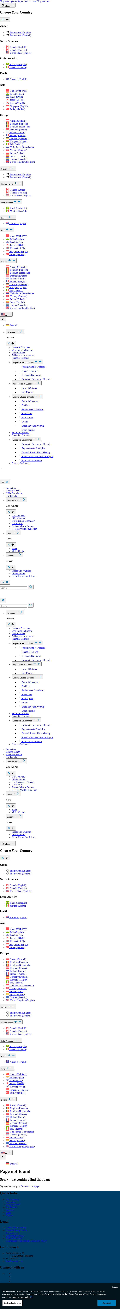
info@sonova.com (14, 1261)
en (6, 315)
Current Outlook (29, 388)
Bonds (24, 421)
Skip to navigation (8, 1)
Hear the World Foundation (24, 529)
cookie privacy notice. (21, 1297)
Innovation (11, 488)
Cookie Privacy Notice (16, 1230)
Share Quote (27, 417)
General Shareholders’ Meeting (35, 452)
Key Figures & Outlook (22, 384)
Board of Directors (20, 432)
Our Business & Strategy (23, 521)
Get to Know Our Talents (23, 576)
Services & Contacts (21, 463)
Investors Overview (21, 347)
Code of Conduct (14, 1238)
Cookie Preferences (15, 1235)
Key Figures (27, 392)
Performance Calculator (32, 409)
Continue (115, 1287)
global (8, 6)
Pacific (4, 218)
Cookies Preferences (12, 1303)
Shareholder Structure (31, 460)
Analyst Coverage (29, 401)
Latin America (7, 203)
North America (7, 184)
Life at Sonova (18, 518)
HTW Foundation (14, 493)
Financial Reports (29, 371)
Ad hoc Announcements (23, 355)
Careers (10, 556)
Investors (11, 332)
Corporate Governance (22, 440)
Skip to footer (43, 1)
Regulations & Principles (33, 448)
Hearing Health (13, 490)
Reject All (107, 1303)
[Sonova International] (13, 478)
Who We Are (12, 501)
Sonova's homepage (30, 1186)
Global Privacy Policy (16, 1227)
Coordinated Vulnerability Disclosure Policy (26, 1241)
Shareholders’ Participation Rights (37, 456)
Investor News (18, 352)
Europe (4, 261)
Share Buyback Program (32, 426)
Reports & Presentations (23, 362)
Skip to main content (26, 1)
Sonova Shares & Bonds (23, 397)
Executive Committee (22, 435)
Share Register (28, 430)
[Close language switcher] (3, 319)
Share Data (26, 413)
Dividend (25, 405)
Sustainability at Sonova (23, 526)
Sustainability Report (31, 375)
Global (4, 169)
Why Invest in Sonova (22, 350)
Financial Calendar (20, 358)
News (9, 533)
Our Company (18, 515)
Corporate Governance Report (35, 379)
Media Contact (18, 551)
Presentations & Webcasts (33, 367)
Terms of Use (12, 1233)
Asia (3, 230)
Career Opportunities (21, 570)
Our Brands (11, 496)
